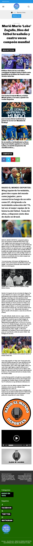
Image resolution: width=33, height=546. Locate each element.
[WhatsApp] (17, 159)
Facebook (7, 508)
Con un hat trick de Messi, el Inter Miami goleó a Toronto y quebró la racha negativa (15, 97)
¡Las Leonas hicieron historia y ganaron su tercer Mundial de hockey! (14, 120)
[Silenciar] (27, 445)
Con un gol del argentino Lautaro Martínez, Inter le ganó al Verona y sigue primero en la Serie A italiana (24, 478)
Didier (7, 390)
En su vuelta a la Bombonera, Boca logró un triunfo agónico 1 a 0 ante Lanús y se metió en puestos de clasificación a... (15, 144)
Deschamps (12, 390)
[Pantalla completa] (29, 445)
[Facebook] (4, 159)
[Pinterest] (13, 159)
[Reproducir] (3, 445)
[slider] (15, 445)
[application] (16, 438)
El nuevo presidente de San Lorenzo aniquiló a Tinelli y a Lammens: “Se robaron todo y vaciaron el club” (8, 478)
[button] (16, 438)
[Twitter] (8, 159)
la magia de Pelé (10, 309)
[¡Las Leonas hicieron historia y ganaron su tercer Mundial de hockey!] (16, 109)
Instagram (7, 520)
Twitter (6, 514)
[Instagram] (2, 517)
